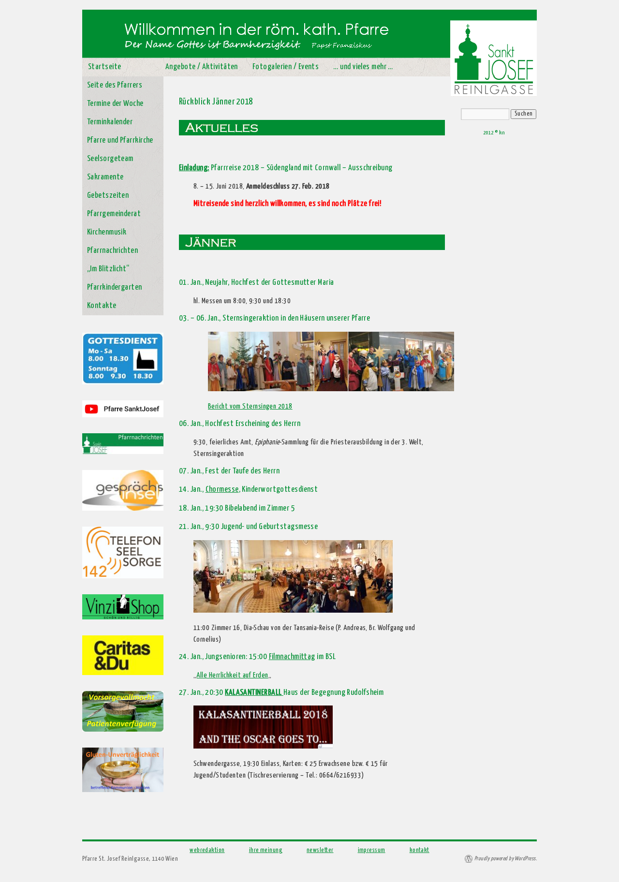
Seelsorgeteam (110, 159)
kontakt (419, 850)
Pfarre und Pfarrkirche (120, 140)
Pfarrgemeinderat (114, 214)
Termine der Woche (115, 104)
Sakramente (105, 177)
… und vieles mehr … (363, 67)
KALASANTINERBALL (254, 693)
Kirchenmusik (106, 232)
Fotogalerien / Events (285, 67)
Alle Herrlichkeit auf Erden (232, 675)
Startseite (104, 67)
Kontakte (102, 306)
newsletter (320, 850)
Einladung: (194, 168)
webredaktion (207, 850)
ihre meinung (265, 850)
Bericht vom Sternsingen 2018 (250, 406)
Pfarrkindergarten (114, 287)
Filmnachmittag (292, 657)
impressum (371, 850)
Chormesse (222, 489)
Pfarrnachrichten (112, 251)
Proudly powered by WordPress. (505, 858)
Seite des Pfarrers (114, 85)
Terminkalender (110, 122)
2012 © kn (493, 132)
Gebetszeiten (108, 195)
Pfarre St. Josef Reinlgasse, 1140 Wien (130, 859)
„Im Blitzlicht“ (108, 269)
